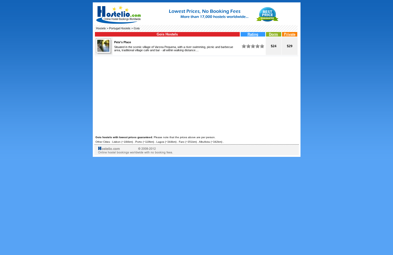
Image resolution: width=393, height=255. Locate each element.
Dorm (273, 34)
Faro (181, 141)
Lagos (160, 141)
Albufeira (204, 141)
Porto (138, 141)
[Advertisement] (196, 95)
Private (289, 34)
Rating (253, 34)
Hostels (101, 28)
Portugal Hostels (119, 28)
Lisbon (116, 141)
